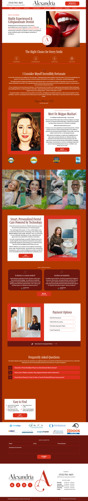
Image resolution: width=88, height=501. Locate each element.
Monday (59, 482)
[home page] (44, 3)
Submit (44, 456)
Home (10, 8)
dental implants (18, 29)
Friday (58, 489)
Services (26, 8)
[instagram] (24, 485)
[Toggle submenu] (21, 8)
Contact (74, 8)
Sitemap (35, 499)
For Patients (36, 8)
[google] (12, 485)
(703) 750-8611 (15, 2)
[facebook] (18, 485)
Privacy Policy (42, 499)
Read (44, 294)
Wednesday (60, 486)
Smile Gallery (59, 8)
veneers (10, 29)
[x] (30, 485)
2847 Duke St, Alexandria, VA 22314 (16, 5)
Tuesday (59, 484)
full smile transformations (32, 29)
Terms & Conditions (53, 499)
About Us (17, 8)
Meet (62, 149)
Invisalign (34, 27)
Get (25, 255)
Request (72, 3)
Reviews (67, 8)
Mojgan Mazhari (44, 103)
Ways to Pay (47, 8)
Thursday (59, 487)
